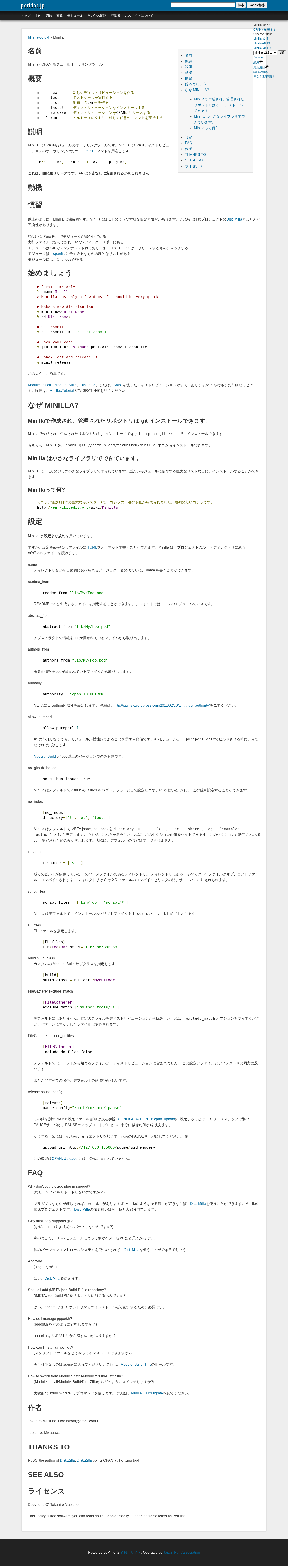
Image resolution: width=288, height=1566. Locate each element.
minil (89, 151)
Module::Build (66, 385)
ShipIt (118, 385)
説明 (188, 67)
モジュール (75, 15)
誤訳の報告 (260, 72)
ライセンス (194, 166)
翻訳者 (115, 15)
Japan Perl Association (181, 1552)
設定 (188, 137)
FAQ (188, 143)
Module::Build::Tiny (136, 1364)
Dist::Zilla (87, 385)
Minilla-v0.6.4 (38, 37)
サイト (135, 1552)
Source (258, 57)
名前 (188, 55)
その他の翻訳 (97, 15)
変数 (59, 15)
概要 (188, 61)
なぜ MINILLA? (197, 90)
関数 (49, 15)
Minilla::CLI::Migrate (147, 1393)
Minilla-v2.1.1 (262, 38)
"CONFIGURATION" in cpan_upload (146, 1119)
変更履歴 (259, 67)
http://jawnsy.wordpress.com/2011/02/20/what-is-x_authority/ (162, 705)
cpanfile (59, 254)
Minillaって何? (205, 128)
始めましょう (196, 84)
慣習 (188, 78)
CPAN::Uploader (65, 1158)
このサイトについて (139, 15)
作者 (188, 149)
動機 (188, 73)
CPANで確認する (264, 29)
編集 (256, 62)
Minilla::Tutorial (62, 391)
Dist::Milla (234, 219)
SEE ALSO (194, 160)
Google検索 (257, 5)
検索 (241, 5)
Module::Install (39, 385)
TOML (92, 547)
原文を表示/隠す (264, 76)
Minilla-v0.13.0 (262, 43)
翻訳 (124, 1552)
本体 (38, 15)
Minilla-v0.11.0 (262, 48)
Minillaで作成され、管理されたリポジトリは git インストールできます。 (219, 104)
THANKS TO (195, 155)
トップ (25, 15)
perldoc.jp (33, 5)
